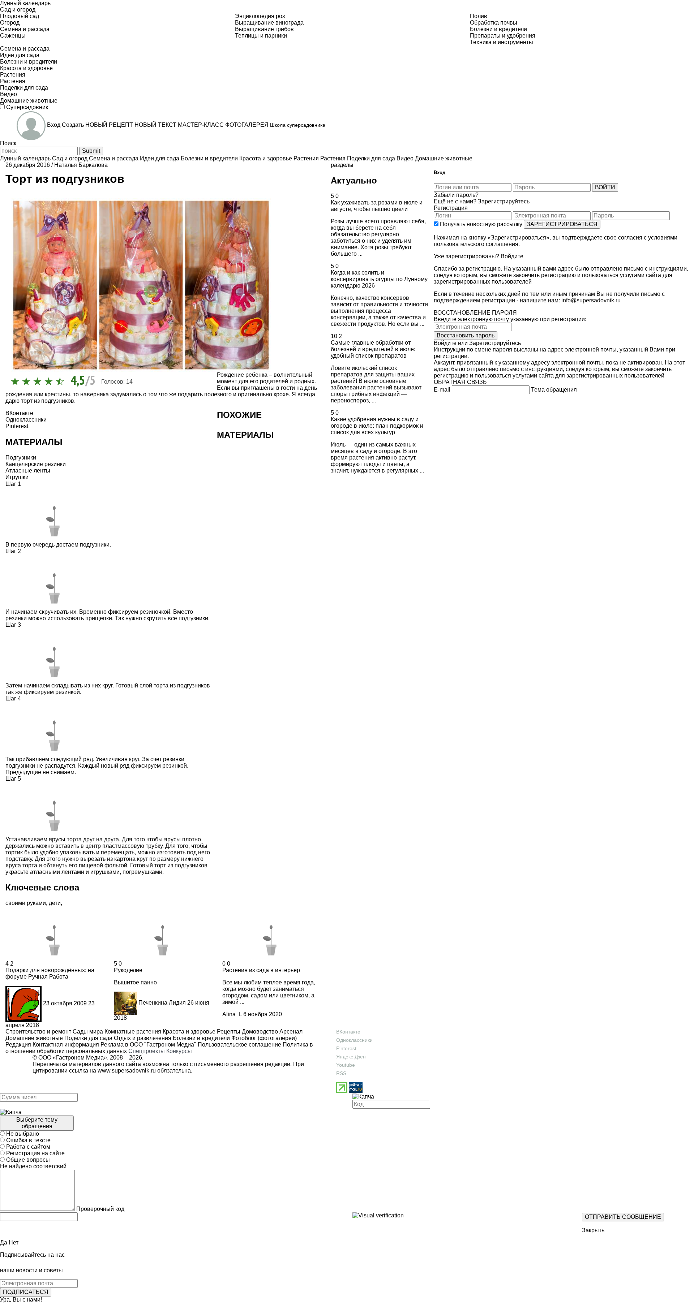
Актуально (354, 180)
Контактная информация (66, 1044)
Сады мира (87, 1031)
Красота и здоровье (188, 1031)
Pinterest (346, 1048)
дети (55, 903)
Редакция (18, 1044)
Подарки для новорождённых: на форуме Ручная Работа (49, 973)
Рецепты (227, 1031)
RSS (341, 1073)
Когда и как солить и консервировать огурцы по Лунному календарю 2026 (379, 279)
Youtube (345, 1065)
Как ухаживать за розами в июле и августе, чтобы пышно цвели (377, 205)
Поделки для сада (87, 1038)
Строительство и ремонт (38, 1031)
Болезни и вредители (200, 1038)
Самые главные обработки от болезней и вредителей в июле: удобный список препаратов (373, 349)
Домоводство (259, 1031)
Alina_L (232, 1014)
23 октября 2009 (65, 1003)
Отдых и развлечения (141, 1038)
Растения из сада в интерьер (261, 970)
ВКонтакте (348, 1032)
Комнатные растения (132, 1031)
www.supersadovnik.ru (127, 1070)
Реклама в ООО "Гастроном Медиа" (148, 1044)
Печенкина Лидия (162, 1003)
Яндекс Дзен (351, 1057)
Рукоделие (128, 970)
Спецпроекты (146, 1051)
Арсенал (290, 1031)
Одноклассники (354, 1040)
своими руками (25, 903)
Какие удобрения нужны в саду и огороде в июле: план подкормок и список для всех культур (377, 425)
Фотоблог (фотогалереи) (263, 1038)
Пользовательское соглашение (239, 1044)
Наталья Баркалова (81, 165)
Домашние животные (34, 1038)
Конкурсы (179, 1051)
